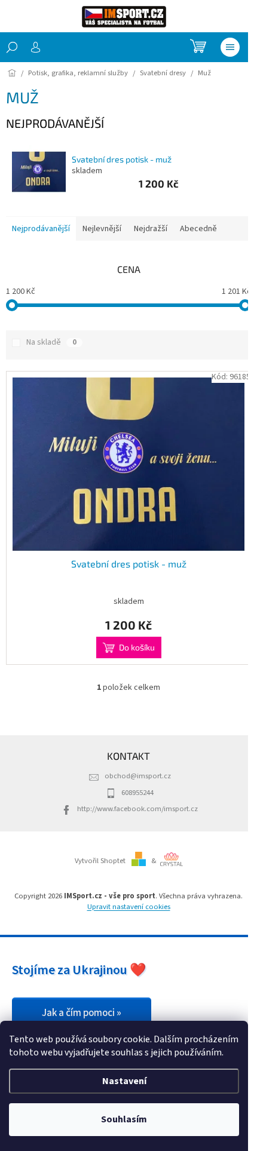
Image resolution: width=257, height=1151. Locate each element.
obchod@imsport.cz (138, 776)
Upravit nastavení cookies (128, 906)
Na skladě (51, 342)
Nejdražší (150, 229)
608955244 (137, 792)
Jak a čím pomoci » (81, 1013)
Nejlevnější (101, 229)
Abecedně (198, 229)
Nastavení (124, 1081)
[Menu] (230, 47)
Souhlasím (124, 1119)
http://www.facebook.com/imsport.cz (137, 808)
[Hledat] (12, 47)
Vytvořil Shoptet (100, 860)
